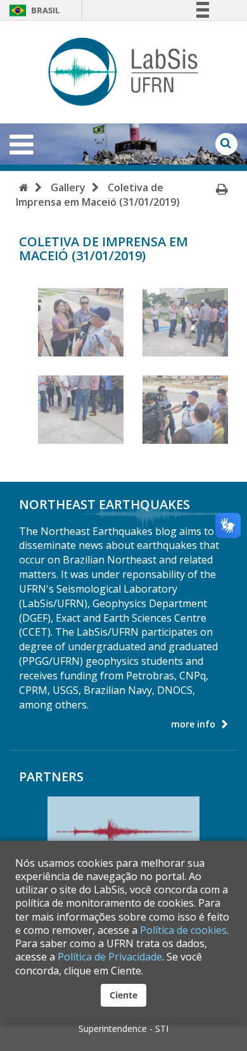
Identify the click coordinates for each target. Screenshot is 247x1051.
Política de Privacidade (110, 957)
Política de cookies (183, 930)
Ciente (123, 995)
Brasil (34, 10)
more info (193, 724)
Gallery (68, 187)
